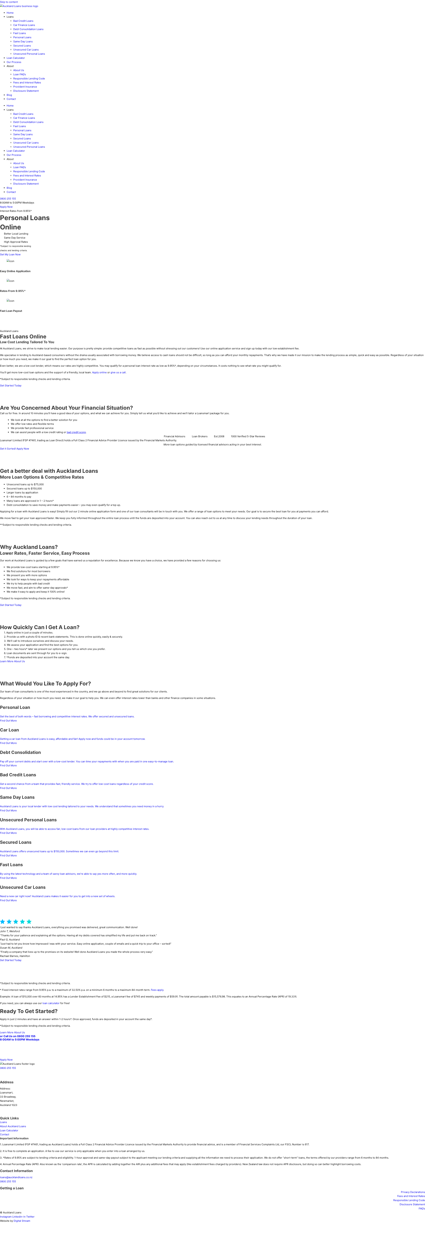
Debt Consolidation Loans (28, 29)
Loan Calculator (16, 57)
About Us (18, 70)
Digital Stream (22, 1220)
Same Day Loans (23, 41)
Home (10, 12)
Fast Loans (19, 33)
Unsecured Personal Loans (29, 53)
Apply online (99, 372)
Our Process (14, 62)
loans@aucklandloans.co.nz (16, 1177)
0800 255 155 (8, 1181)
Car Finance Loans (24, 25)
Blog (9, 95)
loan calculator (51, 1003)
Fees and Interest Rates (27, 82)
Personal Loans (22, 37)
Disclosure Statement (26, 90)
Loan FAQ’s (19, 74)
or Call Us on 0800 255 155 (17, 1036)
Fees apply (157, 989)
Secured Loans (22, 45)
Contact (11, 99)
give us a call (118, 372)
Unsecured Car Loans (26, 49)
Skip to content (9, 1)
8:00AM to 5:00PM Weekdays (19, 1039)
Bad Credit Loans (23, 20)
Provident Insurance (25, 86)
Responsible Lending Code (29, 78)
